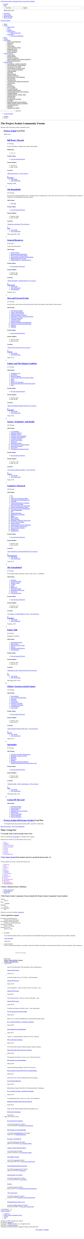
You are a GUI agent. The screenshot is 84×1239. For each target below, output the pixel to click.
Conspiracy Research (16, 486)
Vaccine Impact (11, 97)
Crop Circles (14, 708)
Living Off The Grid (15, 800)
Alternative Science (16, 434)
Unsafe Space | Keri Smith (14, 66)
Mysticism (13, 757)
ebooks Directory (11, 56)
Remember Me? (10, 10)
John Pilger (10, 72)
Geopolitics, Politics (16, 319)
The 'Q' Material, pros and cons (19, 526)
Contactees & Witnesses (17, 705)
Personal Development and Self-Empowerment (23, 383)
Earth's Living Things (16, 440)
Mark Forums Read (15, 33)
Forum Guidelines (12, 52)
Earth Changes (14, 644)
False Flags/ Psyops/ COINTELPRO (20, 508)
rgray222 (16, 1178)
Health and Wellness (16, 443)
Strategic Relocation (16, 817)
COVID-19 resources (12, 58)
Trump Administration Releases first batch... (17, 1166)
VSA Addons (38, 1229)
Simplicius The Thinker (13, 108)
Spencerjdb (21, 912)
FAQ (8, 28)
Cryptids (13, 584)
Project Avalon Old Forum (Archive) (19, 820)
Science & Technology (17, 446)
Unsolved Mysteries (16, 593)
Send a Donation (8, 938)
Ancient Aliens (14, 702)
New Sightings (15, 696)
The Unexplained (14, 567)
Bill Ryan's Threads (15, 140)
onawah (16, 1160)
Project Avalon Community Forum (13, 1215)
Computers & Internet (16, 439)
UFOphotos (7, 891)
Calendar (9, 30)
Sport (12, 385)
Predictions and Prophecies (18, 648)
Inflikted (46, 1229)
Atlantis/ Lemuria (15, 583)
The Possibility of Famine (13, 1157)
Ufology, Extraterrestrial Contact (21, 686)
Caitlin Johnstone (11, 71)
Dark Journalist (11, 78)
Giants (12, 586)
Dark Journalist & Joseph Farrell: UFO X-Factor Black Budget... (22, 1070)
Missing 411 (14, 587)
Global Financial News (17, 318)
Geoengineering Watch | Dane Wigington (18, 91)
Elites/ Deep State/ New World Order (20, 506)
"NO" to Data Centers (12, 1193)
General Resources (15, 240)
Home (5, 24)
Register (6, 4)
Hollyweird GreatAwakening (14, 1112)
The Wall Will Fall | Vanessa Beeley (16, 65)
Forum (5, 25)
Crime (12, 379)
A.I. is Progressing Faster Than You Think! (17, 1011)
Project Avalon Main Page (14, 41)
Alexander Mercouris (12, 105)
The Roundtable (14, 189)
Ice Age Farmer (11, 87)
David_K (16, 1142)
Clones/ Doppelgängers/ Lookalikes (20, 503)
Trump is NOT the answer (14, 347)
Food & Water (14, 812)
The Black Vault (11, 80)
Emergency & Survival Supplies (19, 811)
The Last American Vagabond (15, 69)
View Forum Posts (15, 180)
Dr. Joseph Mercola (12, 89)
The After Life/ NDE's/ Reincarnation (20, 754)
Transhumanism (15, 649)
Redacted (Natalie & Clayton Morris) (16, 102)
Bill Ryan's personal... (13, 173)
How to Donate (8, 17)
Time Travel (14, 591)
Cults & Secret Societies (17, 504)
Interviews (10, 44)
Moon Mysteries (15, 519)
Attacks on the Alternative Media (19, 498)
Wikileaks (13, 327)
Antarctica (13, 580)
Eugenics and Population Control (19, 507)
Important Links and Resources (19, 254)
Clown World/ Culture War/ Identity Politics (22, 377)
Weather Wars (14, 529)
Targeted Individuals (16, 513)
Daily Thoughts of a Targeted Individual (18, 551)
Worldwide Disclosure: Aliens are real (16, 1202)
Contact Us (7, 1213)
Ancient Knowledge (16, 581)
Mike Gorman (17, 1205)
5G (11, 495)
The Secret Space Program (18, 528)
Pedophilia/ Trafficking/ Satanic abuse (20, 520)
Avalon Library (8, 53)
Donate (6, 38)
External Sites (7, 62)
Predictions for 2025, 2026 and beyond (18, 670)
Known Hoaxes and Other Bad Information (22, 257)
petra (15, 1187)
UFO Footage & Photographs (18, 697)
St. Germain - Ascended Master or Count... (19, 614)
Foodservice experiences (14, 224)
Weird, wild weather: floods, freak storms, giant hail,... (19, 1050)
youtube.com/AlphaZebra (11, 961)
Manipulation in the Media (18, 514)
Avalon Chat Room (12, 50)
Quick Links (10, 34)
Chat (5, 37)
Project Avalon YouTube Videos (19, 255)
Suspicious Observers (12, 75)
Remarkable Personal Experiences (19, 761)
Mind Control (14, 517)
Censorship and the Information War (20, 500)
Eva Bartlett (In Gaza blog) (14, 99)
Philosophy (14, 758)
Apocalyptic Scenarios (16, 642)
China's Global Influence (17, 312)
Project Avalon (10, 131)
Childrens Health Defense (14, 90)
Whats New (10, 43)
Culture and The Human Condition (22, 363)
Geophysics (14, 441)
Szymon (16, 1124)
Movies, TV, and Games (17, 382)
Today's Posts (10, 27)
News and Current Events (18, 298)
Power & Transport (16, 815)
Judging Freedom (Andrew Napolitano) (17, 103)
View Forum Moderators (16, 36)
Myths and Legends (16, 589)
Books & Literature (16, 376)
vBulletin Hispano (13, 1225)
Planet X (13, 647)
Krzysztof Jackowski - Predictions (15, 1120)
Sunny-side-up (7, 890)
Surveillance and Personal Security (20, 449)
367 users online (15, 836)
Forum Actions (11, 31)
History (13, 380)
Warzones (13, 325)
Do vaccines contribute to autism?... (17, 470)
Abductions (14, 700)
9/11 (12, 497)
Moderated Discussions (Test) (18, 258)
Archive (6, 1216)
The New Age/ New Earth (18, 645)
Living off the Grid (16, 808)
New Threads (7, 15)
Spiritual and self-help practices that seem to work (24, 763)
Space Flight (14, 447)
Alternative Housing (16, 806)
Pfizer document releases (13, 61)
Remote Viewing (15, 523)
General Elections (15, 321)
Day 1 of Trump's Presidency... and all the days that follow (20, 1022)
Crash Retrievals (15, 706)
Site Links (6, 40)
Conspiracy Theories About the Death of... (16, 1148)
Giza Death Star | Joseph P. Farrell (16, 68)
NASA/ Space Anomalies (17, 522)
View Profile (14, 179)
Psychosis (9, 1184)
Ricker (5, 892)
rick (15, 1151)
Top (5, 1218)
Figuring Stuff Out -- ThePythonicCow (21, 260)
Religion (13, 760)
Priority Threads (15, 252)
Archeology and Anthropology (19, 436)
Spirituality (12, 744)
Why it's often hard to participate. (15, 1039)
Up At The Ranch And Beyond (14, 1081)
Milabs (12, 516)
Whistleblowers (15, 530)
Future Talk (12, 630)
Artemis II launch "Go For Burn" (15, 1175)
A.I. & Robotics (15, 431)
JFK (12, 511)
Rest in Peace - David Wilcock (14, 1139)
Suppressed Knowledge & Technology (21, 525)
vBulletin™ (10, 1222)
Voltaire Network (11, 74)
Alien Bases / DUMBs (16, 703)
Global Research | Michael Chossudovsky (18, 81)
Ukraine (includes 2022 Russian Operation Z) (19, 59)
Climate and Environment (17, 313)
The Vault (13, 203)
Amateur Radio (15, 809)
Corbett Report (11, 83)
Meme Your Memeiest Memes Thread (17, 405)
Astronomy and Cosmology (18, 437)
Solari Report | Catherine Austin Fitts (16, 64)
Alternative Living (15, 373)
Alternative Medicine (16, 433)
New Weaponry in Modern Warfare (20, 444)
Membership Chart (12, 49)
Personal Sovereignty (16, 814)
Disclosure (13, 699)
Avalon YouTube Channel (14, 47)
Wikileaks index (11, 96)
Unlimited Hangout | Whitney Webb (16, 94)
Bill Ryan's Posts (8, 16)
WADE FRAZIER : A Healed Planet (17, 280)
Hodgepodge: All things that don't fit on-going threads (19, 1101)
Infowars (9, 84)
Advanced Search (8, 113)
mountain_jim (17, 1169)
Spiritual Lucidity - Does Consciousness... (18, 784)
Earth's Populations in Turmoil (18, 315)
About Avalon (11, 46)
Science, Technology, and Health (20, 422)
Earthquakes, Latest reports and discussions (22, 316)
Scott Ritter (10, 100)
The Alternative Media (16, 310)
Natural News (10, 86)
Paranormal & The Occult (17, 590)
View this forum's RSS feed (17, 159)
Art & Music (14, 374)
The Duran (10, 106)
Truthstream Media (12, 93)
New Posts (7, 13)
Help (5, 5)
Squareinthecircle (18, 1133)
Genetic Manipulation (16, 510)
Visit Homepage (15, 289)
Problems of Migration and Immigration (21, 322)
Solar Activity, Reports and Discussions (21, 324)
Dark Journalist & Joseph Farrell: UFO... (18, 728)
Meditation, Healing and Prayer (19, 756)
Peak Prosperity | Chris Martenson (16, 77)
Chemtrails (13, 501)
